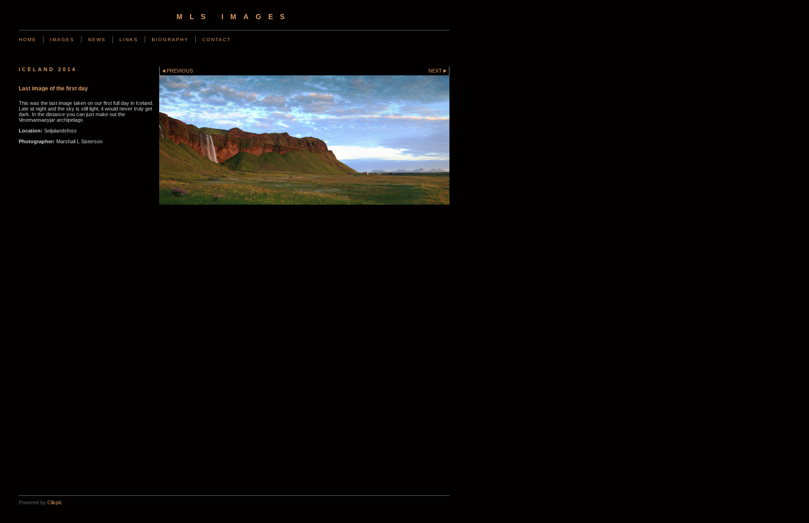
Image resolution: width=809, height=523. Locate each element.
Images (62, 39)
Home (28, 39)
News (97, 39)
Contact (216, 39)
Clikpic (54, 502)
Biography (170, 39)
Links (128, 39)
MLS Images (234, 17)
